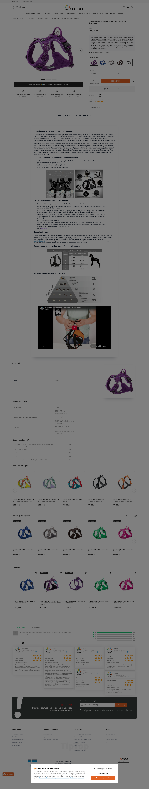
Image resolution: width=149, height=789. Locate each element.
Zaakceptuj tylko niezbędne (103, 769)
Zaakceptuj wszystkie (103, 778)
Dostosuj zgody (103, 773)
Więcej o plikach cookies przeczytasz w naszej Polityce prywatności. (61, 778)
